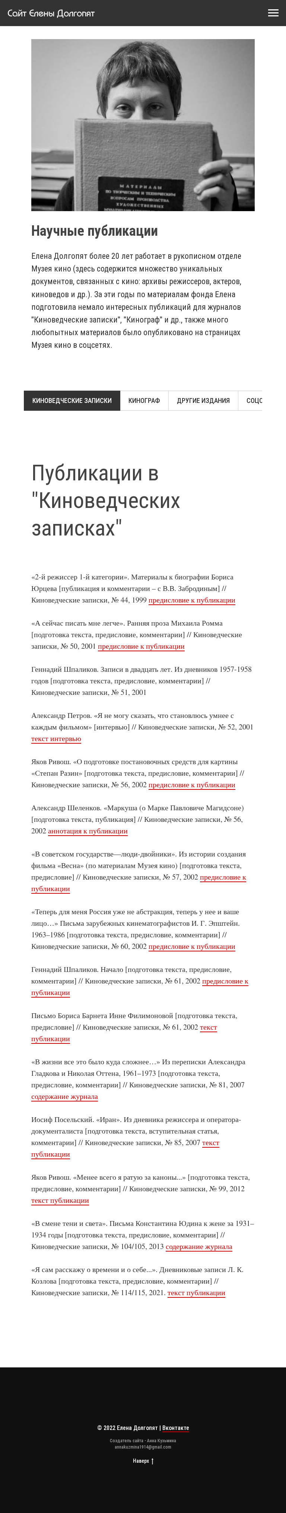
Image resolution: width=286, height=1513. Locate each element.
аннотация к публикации (88, 831)
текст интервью (56, 738)
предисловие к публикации (192, 600)
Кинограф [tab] (144, 400)
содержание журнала (64, 1096)
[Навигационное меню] (273, 13)
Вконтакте (175, 1427)
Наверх (141, 1461)
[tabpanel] (143, 496)
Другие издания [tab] (203, 400)
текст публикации (60, 1200)
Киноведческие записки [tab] (72, 400)
